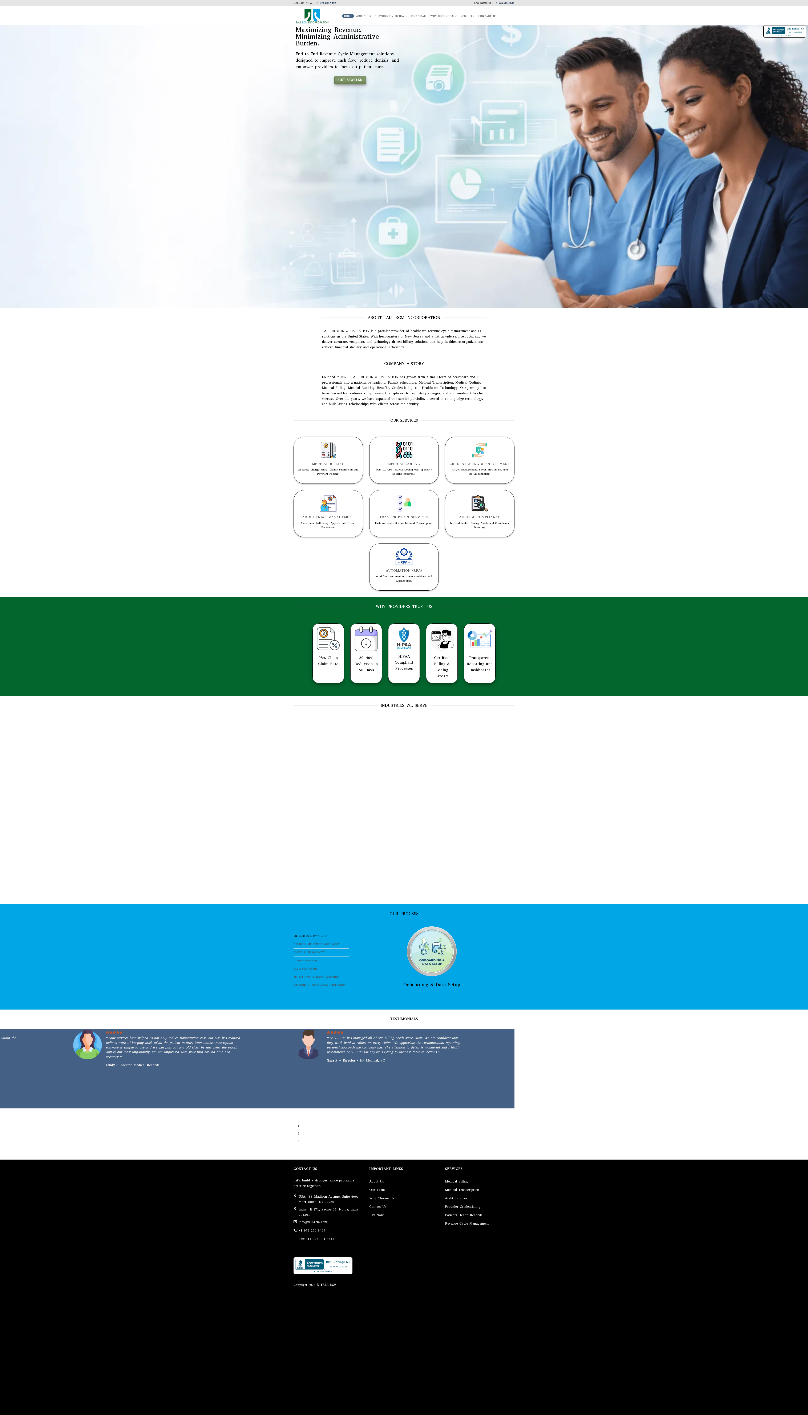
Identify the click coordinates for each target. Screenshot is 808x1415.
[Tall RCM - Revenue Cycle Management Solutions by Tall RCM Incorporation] (315, 15)
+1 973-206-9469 (325, 3)
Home (348, 16)
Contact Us (487, 16)
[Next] (309, 1112)
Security (467, 16)
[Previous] (298, 1112)
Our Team (418, 16)
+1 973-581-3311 (504, 3)
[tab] (321, 936)
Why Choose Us (442, 16)
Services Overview (389, 16)
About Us (363, 16)
